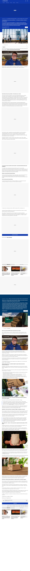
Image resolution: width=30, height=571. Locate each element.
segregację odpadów (11, 404)
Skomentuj (7, 328)
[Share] (26, 328)
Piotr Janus (7, 515)
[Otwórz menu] (27, 1)
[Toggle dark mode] (25, 1)
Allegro (6, 367)
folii (17, 484)
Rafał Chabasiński (26, 515)
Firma (26, 27)
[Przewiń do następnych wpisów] (27, 270)
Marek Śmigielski (16, 515)
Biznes (14, 2)
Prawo (11, 2)
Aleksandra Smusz (4, 310)
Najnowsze (7, 2)
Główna (4, 2)
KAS (5, 49)
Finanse (17, 2)
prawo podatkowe (9, 237)
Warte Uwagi (21, 264)
